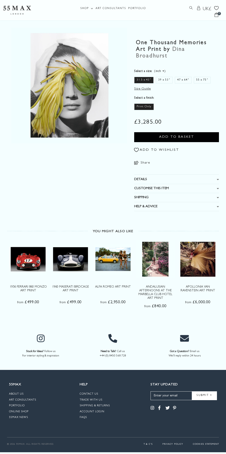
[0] (216, 16)
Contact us (89, 394)
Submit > (204, 395)
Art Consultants (111, 8)
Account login (92, 412)
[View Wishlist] (216, 8)
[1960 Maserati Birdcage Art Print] (70, 259)
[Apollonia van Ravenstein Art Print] (198, 259)
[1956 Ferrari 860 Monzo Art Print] (28, 259)
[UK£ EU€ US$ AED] (207, 9)
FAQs (83, 417)
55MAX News (18, 417)
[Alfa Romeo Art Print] (113, 259)
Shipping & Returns (95, 406)
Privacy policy (172, 444)
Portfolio (137, 8)
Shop (84, 8)
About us (16, 394)
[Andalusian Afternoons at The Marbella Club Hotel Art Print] (155, 259)
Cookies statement (206, 444)
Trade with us (91, 400)
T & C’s (148, 444)
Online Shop (19, 412)
